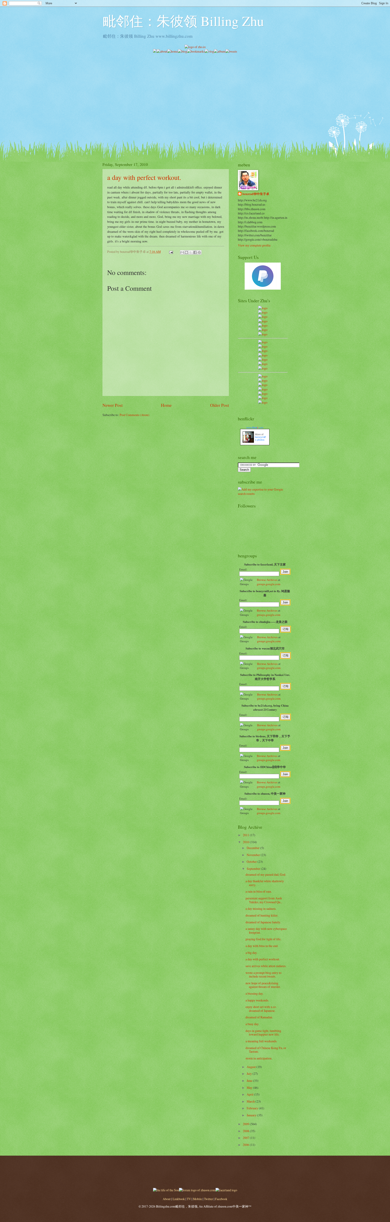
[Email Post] (171, 251)
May (250, 1087)
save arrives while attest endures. (266, 966)
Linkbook (179, 1199)
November (254, 855)
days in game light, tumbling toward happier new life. (263, 1033)
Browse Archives (267, 580)
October (252, 861)
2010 (246, 842)
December (253, 848)
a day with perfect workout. (144, 177)
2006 (246, 1145)
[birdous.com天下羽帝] (262, 368)
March (251, 1101)
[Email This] (182, 252)
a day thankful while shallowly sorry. (265, 883)
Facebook (221, 1199)
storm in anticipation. (259, 1058)
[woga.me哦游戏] (262, 389)
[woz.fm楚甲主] (262, 402)
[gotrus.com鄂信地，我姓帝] (262, 342)
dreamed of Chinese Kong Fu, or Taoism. (266, 1050)
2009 (246, 1124)
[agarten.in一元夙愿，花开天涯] (262, 330)
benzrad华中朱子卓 (255, 194)
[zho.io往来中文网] (262, 316)
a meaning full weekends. (261, 1041)
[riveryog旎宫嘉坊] (262, 334)
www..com (254, 427)
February (253, 1108)
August (251, 1067)
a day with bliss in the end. (262, 946)
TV (189, 1199)
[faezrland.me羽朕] (262, 321)
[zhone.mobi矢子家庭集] (262, 359)
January (252, 1115)
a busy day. (252, 1024)
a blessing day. (254, 993)
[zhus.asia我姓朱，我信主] (262, 325)
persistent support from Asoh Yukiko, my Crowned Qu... (264, 900)
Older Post (219, 405)
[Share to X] (190, 252)
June (250, 1080)
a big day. (251, 952)
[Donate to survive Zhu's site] (263, 288)
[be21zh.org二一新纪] (262, 308)
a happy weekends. (257, 1000)
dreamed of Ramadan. (259, 1017)
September (254, 868)
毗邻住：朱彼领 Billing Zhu (183, 21)
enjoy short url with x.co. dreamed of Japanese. (261, 1009)
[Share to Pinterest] (199, 252)
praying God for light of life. (263, 939)
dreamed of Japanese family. (263, 922)
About (167, 1199)
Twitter (208, 1199)
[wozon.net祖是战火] (262, 376)
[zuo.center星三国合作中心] (262, 393)
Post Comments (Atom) (134, 415)
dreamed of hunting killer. (262, 915)
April (250, 1094)
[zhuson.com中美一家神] (262, 351)
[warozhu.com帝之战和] (262, 398)
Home (166, 405)
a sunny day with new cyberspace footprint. (266, 930)
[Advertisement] (195, 85)
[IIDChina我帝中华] (262, 355)
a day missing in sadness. (261, 908)
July (250, 1073)
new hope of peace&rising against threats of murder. (263, 985)
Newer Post (112, 405)
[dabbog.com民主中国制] (262, 385)
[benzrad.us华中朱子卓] (262, 312)
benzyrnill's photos (260, 438)
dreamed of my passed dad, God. (266, 874)
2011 (246, 835)
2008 (246, 1131)
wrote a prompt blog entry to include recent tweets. (263, 975)
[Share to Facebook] (195, 252)
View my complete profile (254, 245)
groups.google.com (268, 584)
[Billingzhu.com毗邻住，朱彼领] (262, 346)
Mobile (197, 1199)
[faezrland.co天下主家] (262, 380)
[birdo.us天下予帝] (262, 364)
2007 (246, 1138)
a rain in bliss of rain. (259, 891)
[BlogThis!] (186, 252)
